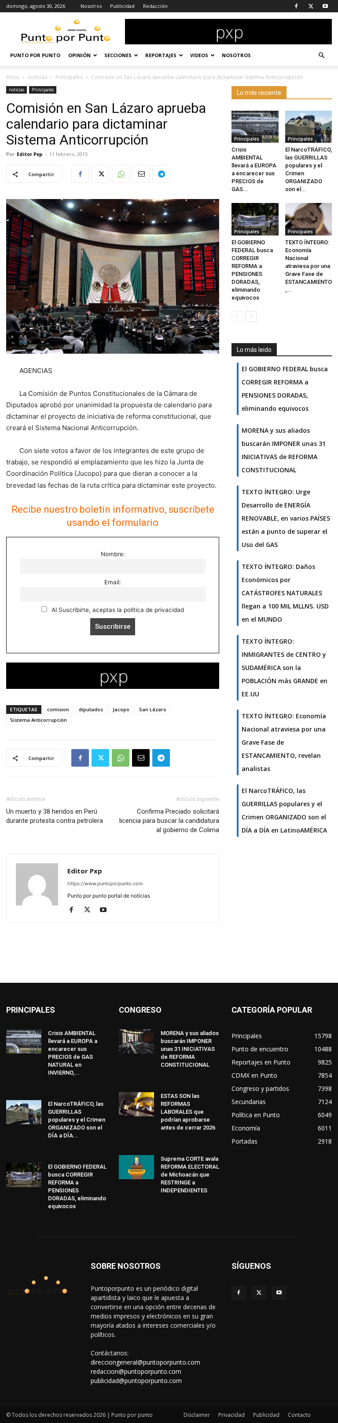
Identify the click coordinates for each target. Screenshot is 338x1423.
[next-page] (251, 316)
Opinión (79, 55)
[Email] (141, 174)
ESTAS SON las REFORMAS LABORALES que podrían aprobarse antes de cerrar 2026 (188, 1112)
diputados (91, 709)
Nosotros (91, 6)
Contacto (299, 1415)
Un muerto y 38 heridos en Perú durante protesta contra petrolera (54, 816)
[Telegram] (161, 174)
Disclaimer (197, 1415)
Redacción (155, 6)
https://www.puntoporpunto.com (105, 883)
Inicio (12, 77)
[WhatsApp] (120, 174)
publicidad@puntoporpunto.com (136, 1380)
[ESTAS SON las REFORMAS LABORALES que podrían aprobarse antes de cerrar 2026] (136, 1104)
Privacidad (231, 1415)
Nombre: (113, 554)
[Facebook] (296, 6)
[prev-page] (236, 316)
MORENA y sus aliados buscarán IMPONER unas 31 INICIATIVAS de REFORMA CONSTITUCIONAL (190, 1049)
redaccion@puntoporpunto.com (136, 1371)
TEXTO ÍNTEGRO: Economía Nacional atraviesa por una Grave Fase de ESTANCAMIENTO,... (308, 266)
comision (58, 709)
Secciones (118, 55)
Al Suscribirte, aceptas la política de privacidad (117, 609)
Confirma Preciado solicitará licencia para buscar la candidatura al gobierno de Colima (169, 820)
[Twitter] (310, 6)
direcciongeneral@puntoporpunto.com (145, 1362)
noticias (37, 77)
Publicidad (122, 6)
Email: (112, 582)
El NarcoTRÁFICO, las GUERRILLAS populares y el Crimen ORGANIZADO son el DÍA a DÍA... (76, 1120)
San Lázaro (152, 709)
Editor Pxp (29, 154)
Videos (199, 55)
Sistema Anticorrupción (38, 720)
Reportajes (160, 55)
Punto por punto (35, 55)
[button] (321, 55)
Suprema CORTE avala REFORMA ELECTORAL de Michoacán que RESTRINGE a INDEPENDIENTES (190, 1174)
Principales (69, 77)
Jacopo (121, 709)
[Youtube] (325, 6)
